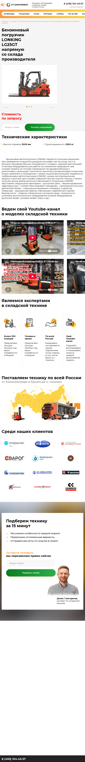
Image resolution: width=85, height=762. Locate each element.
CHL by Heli (72, 14)
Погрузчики (24, 14)
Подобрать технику (31, 573)
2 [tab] (29, 106)
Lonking (60, 14)
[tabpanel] (29, 83)
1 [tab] (26, 106)
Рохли (36, 14)
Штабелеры (9, 14)
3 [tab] (31, 106)
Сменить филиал (76, 7)
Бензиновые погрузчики (39, 21)
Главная (5, 21)
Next (52, 105)
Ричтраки (48, 14)
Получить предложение (41, 127)
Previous (6, 105)
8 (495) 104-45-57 (73, 3)
